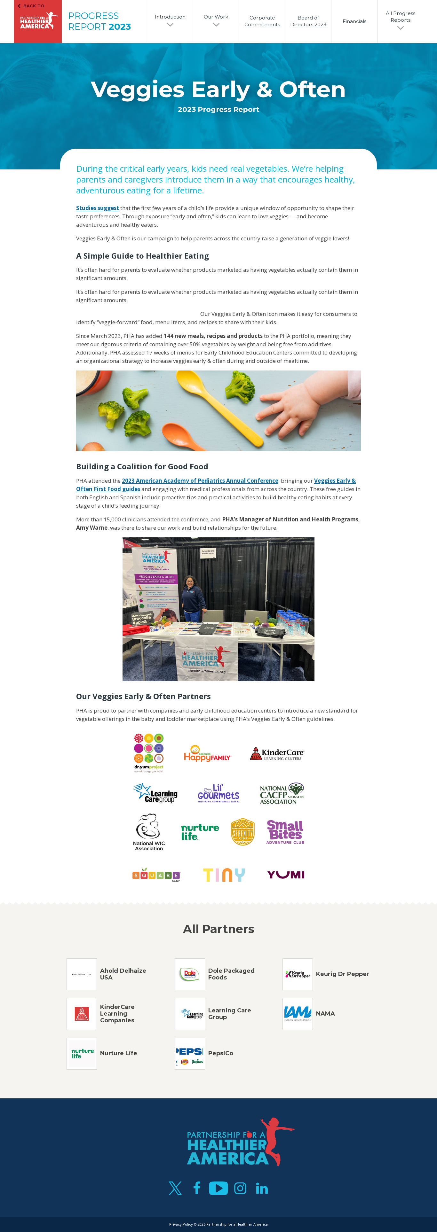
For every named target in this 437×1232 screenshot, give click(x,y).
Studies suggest (97, 208)
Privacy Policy (181, 1224)
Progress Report (99, 21)
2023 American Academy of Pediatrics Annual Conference (200, 480)
